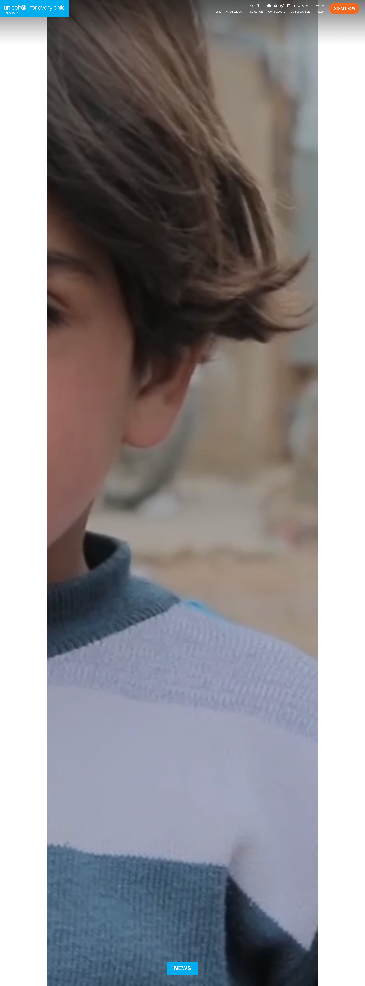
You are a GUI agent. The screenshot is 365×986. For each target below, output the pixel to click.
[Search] (252, 6)
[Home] (34, 8)
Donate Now (344, 8)
